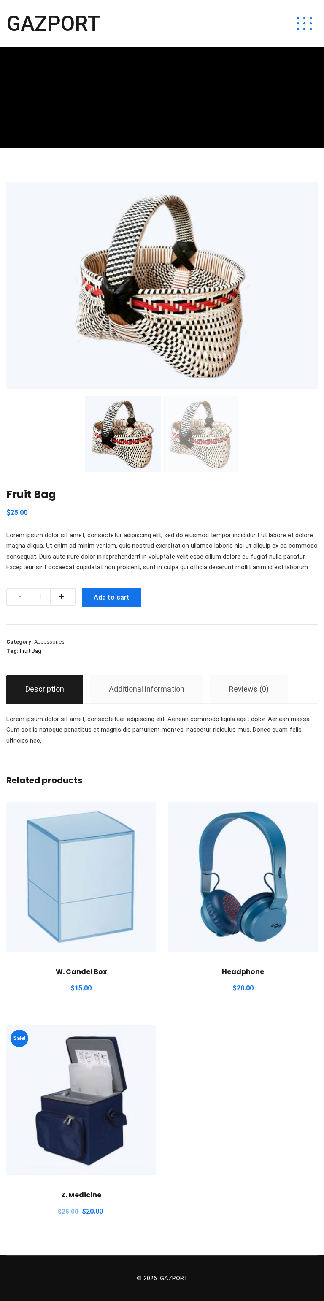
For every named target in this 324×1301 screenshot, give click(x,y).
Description (44, 688)
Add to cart (112, 597)
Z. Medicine (81, 1195)
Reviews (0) (249, 688)
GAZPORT (53, 23)
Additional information (146, 688)
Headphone (243, 971)
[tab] (44, 689)
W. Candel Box (81, 971)
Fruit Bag (30, 651)
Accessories (49, 641)
